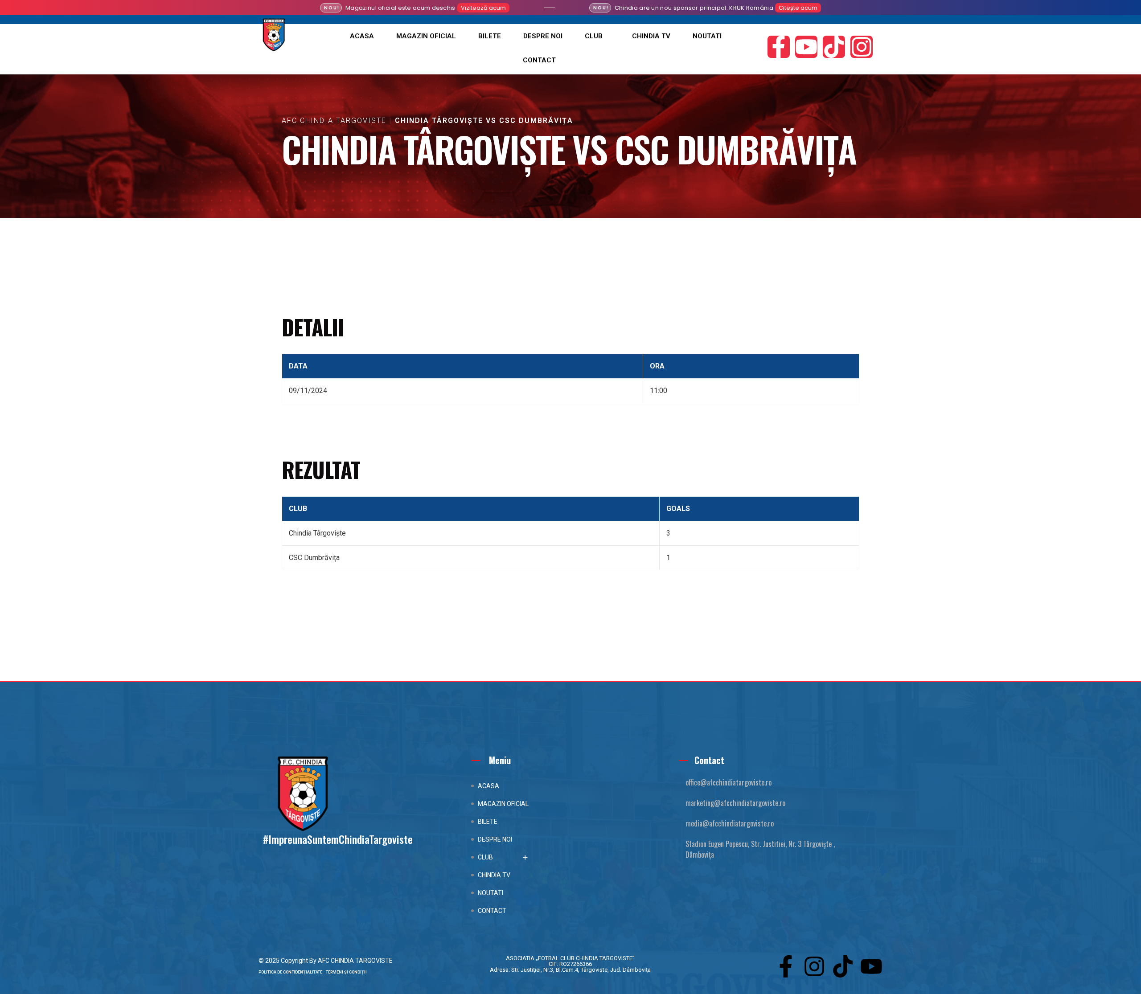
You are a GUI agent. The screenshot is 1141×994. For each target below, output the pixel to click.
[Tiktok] (834, 47)
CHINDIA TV (651, 36)
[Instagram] (861, 47)
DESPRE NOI (542, 36)
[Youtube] (806, 47)
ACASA (362, 36)
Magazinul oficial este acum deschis (400, 8)
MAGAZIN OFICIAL (426, 36)
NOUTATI (707, 36)
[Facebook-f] (779, 47)
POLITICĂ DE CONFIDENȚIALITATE (292, 972)
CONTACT (539, 60)
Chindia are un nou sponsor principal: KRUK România (694, 8)
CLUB (594, 36)
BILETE (489, 36)
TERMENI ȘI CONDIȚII (346, 972)
